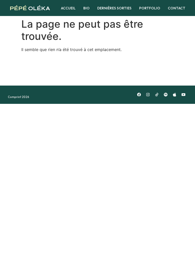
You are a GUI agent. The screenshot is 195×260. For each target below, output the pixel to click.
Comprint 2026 (18, 97)
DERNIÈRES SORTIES (114, 8)
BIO (86, 8)
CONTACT (176, 8)
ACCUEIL (68, 8)
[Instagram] (148, 95)
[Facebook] (139, 95)
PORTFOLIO (149, 8)
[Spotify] (165, 95)
